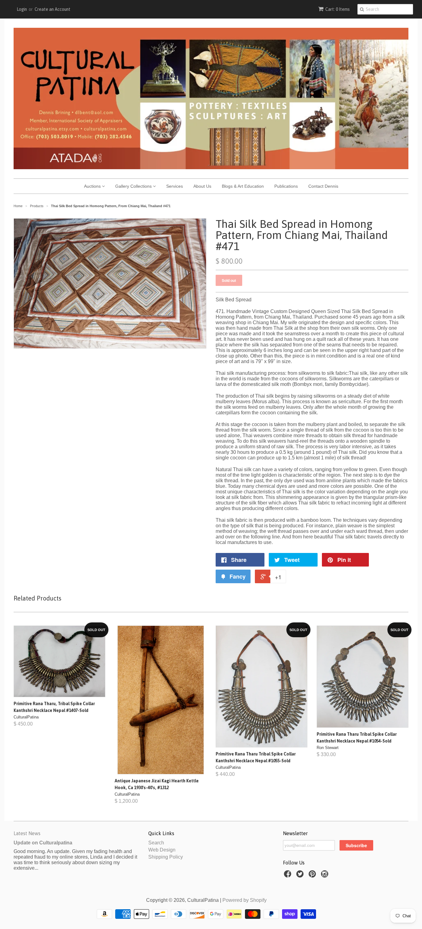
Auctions (93, 186)
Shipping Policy (165, 857)
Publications (286, 186)
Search (156, 842)
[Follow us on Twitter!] (301, 875)
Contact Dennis (323, 186)
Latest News (27, 833)
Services (174, 186)
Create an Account (52, 9)
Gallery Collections (134, 186)
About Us (202, 186)
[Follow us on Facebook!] (288, 875)
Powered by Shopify (244, 900)
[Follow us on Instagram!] (325, 875)
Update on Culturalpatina (43, 842)
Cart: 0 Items (337, 9)
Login (22, 9)
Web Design (161, 849)
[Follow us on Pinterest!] (313, 875)
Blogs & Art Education (243, 186)
